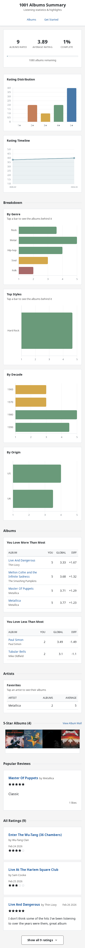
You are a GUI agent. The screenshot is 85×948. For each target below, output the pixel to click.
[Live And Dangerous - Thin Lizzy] (14, 739)
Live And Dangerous (21, 560)
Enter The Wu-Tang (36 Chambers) (35, 835)
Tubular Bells (17, 651)
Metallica (14, 600)
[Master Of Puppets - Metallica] (70, 739)
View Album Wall (72, 723)
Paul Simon (15, 640)
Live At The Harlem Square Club (33, 870)
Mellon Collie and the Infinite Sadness (22, 574)
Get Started (51, 19)
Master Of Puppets (21, 588)
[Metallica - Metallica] (51, 739)
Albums (31, 19)
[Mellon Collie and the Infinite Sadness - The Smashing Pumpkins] (33, 739)
